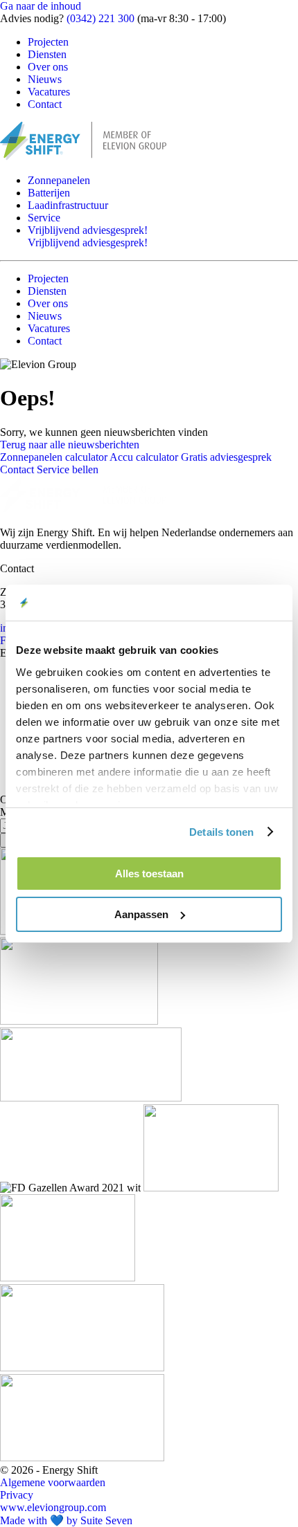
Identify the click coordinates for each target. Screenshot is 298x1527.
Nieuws (45, 79)
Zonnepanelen (59, 180)
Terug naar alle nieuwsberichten (69, 444)
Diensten (47, 54)
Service (44, 217)
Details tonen (221, 832)
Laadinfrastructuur (68, 205)
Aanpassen (141, 914)
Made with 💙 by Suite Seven (66, 1520)
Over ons (48, 67)
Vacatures (49, 92)
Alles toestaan (149, 873)
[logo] (83, 509)
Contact (45, 104)
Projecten (48, 42)
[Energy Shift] (83, 157)
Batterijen (49, 193)
